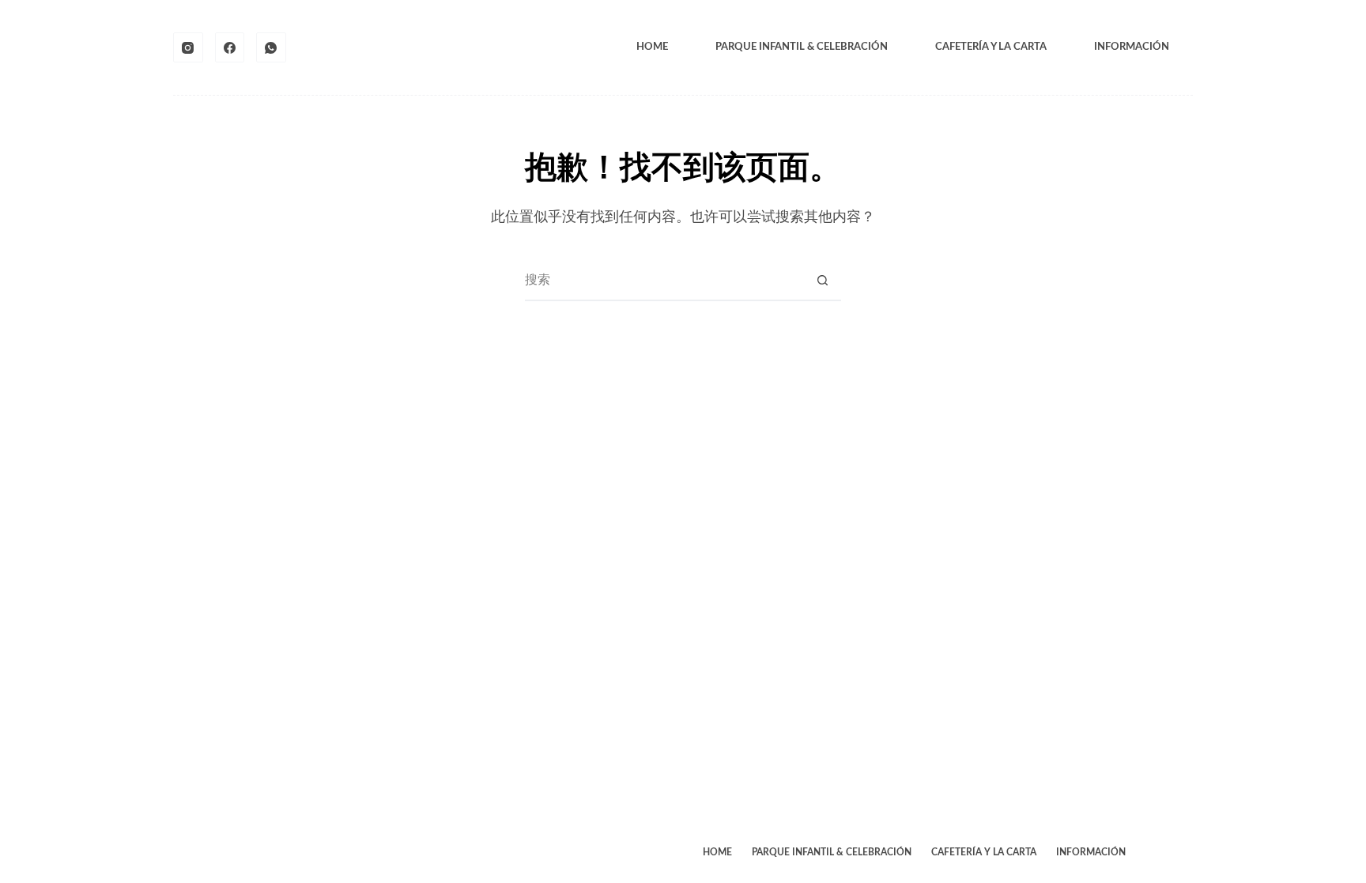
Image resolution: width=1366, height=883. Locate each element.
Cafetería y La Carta (991, 47)
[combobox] (664, 280)
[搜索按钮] (822, 281)
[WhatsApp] (271, 47)
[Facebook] (230, 47)
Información (1131, 47)
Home (652, 47)
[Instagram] (188, 47)
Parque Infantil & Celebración (801, 47)
